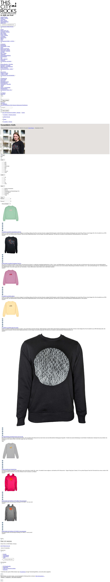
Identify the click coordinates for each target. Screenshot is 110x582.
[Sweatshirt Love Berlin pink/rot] (11, 286)
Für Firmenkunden (7, 566)
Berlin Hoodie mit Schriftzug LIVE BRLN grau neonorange (14, 531)
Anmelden (3, 102)
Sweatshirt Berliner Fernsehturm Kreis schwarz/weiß (12, 436)
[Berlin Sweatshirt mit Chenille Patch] (11, 459)
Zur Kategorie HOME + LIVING (7, 41)
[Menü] (2, 96)
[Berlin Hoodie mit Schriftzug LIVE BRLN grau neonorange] (11, 521)
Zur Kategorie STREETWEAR (7, 26)
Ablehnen (2, 577)
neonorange (7, 166)
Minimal (6, 198)
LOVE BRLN (7, 192)
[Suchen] (1, 97)
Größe (2, 174)
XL (5, 182)
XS (5, 177)
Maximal (6, 201)
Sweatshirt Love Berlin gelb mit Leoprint (10, 327)
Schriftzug (7, 193)
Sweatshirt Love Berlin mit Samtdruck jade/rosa (11, 231)
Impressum (5, 569)
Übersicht (3, 105)
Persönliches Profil (8, 105)
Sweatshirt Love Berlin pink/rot (8, 296)
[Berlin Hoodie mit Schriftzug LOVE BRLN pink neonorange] (11, 490)
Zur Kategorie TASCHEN (6, 61)
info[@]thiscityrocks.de (5, 545)
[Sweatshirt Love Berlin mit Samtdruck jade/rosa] (11, 221)
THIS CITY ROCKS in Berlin (9, 568)
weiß (6, 172)
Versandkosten (6, 555)
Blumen (6, 189)
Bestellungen (25, 105)
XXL (6, 183)
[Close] (2, 580)
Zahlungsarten (19, 105)
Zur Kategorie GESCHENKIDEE (8, 75)
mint (5, 164)
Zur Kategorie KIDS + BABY (7, 69)
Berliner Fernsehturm (9, 188)
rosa (5, 168)
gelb (5, 162)
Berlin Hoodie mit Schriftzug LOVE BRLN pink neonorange (14, 500)
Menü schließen (6, 100)
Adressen (14, 105)
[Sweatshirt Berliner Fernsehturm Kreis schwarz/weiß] (49, 426)
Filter (3, 155)
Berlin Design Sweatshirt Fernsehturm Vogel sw (11, 263)
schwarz (6, 171)
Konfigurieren (8, 577)
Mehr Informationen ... (40, 576)
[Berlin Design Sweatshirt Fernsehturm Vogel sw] (11, 253)
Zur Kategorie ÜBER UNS (6, 90)
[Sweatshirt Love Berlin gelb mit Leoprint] (11, 317)
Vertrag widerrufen (8, 559)
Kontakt (4, 554)
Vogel (6, 194)
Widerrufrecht (6, 556)
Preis (2, 197)
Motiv (2, 186)
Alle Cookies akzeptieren (16, 577)
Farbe (2, 159)
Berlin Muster (31, 128)
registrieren (5, 103)
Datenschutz (5, 567)
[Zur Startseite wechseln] (8, 16)
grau (5, 163)
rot (5, 169)
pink (5, 167)
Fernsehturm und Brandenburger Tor (12, 191)
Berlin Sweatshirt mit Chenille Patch (9, 469)
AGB (4, 557)
